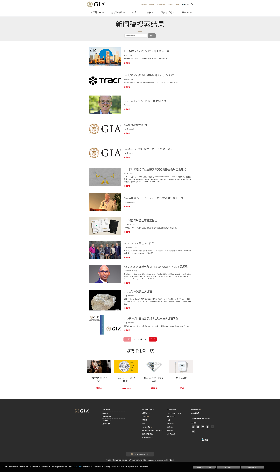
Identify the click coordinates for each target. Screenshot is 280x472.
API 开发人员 (171, 434)
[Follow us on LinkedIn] (198, 427)
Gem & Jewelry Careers (174, 413)
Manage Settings (204, 467)
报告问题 (170, 423)
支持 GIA (169, 427)
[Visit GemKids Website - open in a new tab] (205, 439)
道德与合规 (142, 460)
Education (105, 413)
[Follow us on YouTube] (203, 427)
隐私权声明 (117, 460)
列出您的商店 (161, 4)
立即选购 (181, 388)
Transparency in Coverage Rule (156, 460)
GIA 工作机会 (171, 416)
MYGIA (178, 4)
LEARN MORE (126, 388)
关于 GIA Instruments (148, 409)
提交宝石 (152, 4)
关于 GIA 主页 (106, 424)
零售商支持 (145, 413)
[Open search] (192, 4)
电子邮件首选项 (195, 409)
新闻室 (144, 423)
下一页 (152, 339)
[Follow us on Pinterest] (212, 427)
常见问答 (144, 420)
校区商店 (170, 4)
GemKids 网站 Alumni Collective (151, 430)
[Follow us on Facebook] (193, 427)
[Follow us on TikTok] (193, 432)
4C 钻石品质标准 (147, 437)
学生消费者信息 (172, 409)
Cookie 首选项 (195, 413)
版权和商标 (109, 460)
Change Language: (141, 454)
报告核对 (144, 4)
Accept (228, 467)
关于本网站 (170, 460)
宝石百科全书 (106, 409)
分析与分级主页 (106, 420)
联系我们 (170, 430)
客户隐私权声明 (133, 460)
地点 (168, 420)
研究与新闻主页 (106, 416)
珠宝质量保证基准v (147, 434)
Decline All (252, 467)
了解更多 (99, 388)
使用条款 (124, 460)
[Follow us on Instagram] (208, 427)
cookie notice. (78, 467)
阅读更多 (127, 63)
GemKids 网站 (146, 427)
